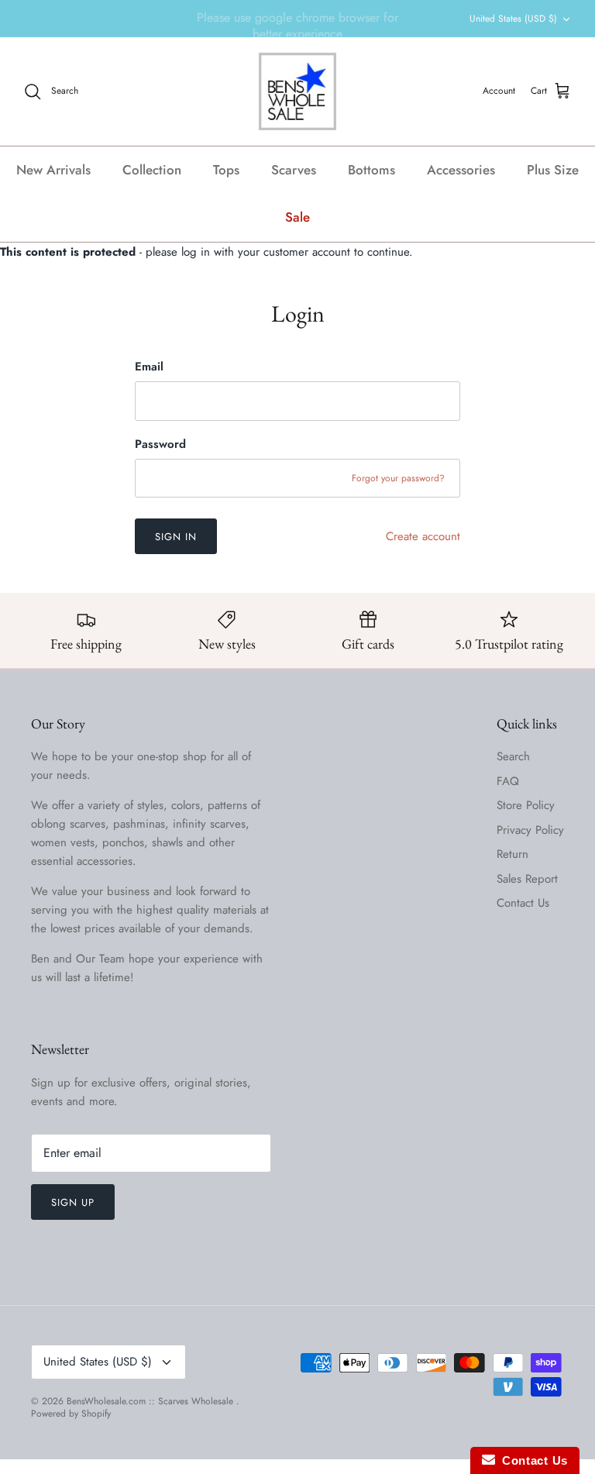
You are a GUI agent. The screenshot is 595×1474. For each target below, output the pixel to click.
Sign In (176, 536)
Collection (151, 169)
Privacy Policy (530, 830)
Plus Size (553, 169)
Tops (226, 169)
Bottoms (371, 169)
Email (149, 367)
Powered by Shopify (71, 1414)
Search (513, 756)
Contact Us (523, 902)
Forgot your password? (398, 478)
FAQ (508, 781)
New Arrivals (53, 169)
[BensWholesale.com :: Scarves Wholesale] (297, 91)
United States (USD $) (513, 19)
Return (512, 854)
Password (160, 444)
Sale (297, 217)
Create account (423, 536)
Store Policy (526, 805)
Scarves (293, 169)
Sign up (73, 1202)
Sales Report (527, 878)
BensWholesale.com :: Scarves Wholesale (151, 1401)
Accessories (461, 169)
